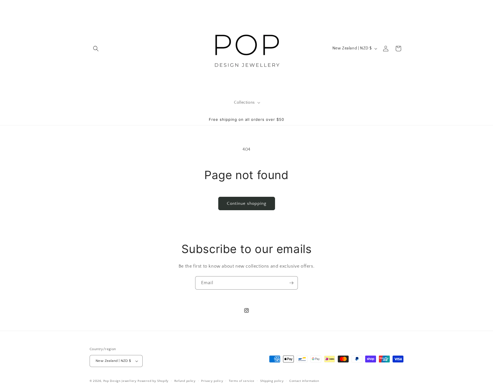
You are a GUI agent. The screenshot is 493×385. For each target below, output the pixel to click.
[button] (96, 48)
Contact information (304, 381)
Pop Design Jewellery (120, 381)
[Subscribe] (291, 283)
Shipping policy (272, 381)
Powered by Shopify (153, 381)
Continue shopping (246, 203)
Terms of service (241, 381)
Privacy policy (212, 381)
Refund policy (185, 381)
